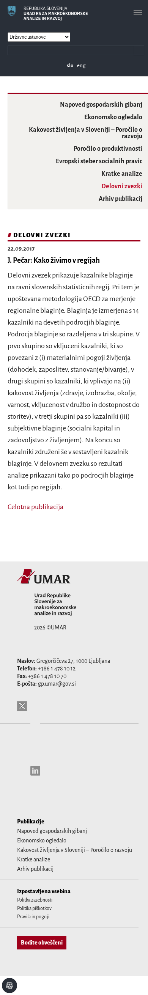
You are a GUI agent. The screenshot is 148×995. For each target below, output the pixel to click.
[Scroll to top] (132, 979)
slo (70, 65)
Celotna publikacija (35, 507)
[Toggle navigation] (137, 12)
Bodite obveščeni (42, 943)
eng (81, 65)
